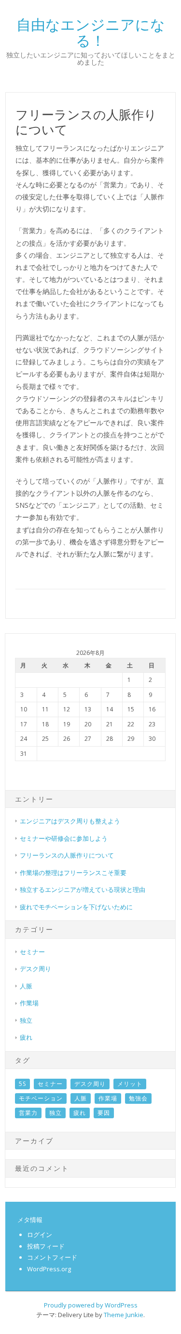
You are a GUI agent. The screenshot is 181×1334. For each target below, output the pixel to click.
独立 (26, 1020)
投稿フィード (46, 1246)
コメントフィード (52, 1257)
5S (22, 1084)
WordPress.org (49, 1269)
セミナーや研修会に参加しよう (64, 838)
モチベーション (41, 1098)
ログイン (39, 1234)
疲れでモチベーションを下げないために (76, 907)
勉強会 (138, 1098)
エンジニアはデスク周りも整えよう (70, 821)
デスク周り (35, 968)
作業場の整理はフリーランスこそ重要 (73, 872)
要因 (103, 1113)
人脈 (26, 986)
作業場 (29, 1003)
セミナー (32, 951)
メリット (129, 1084)
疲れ (26, 1037)
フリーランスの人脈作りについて (67, 855)
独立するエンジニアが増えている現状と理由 (82, 889)
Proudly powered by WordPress (91, 1305)
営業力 (28, 1113)
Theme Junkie (123, 1314)
